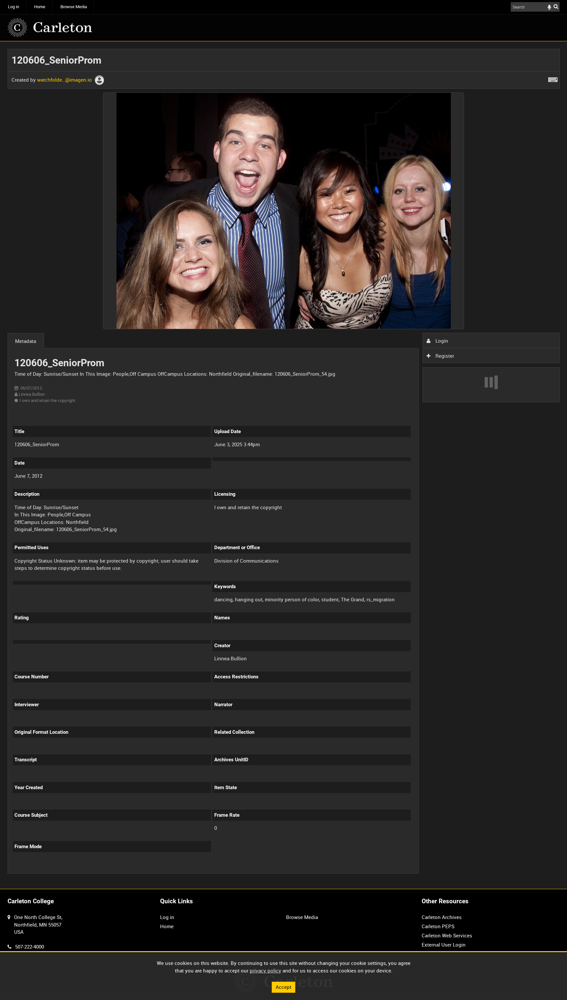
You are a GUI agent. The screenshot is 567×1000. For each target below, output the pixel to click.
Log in (13, 7)
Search (556, 6)
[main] (284, 465)
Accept (283, 987)
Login (441, 340)
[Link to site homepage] (50, 27)
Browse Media (73, 7)
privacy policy (265, 970)
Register (444, 355)
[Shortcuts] (552, 78)
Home (39, 7)
